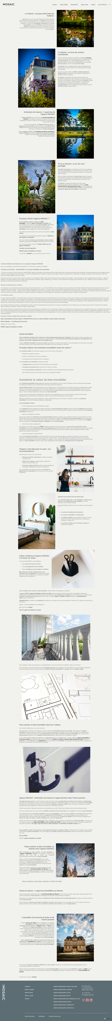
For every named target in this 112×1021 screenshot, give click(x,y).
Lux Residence (62, 823)
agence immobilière (26, 853)
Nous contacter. (23, 835)
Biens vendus (74, 4)
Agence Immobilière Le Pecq (62, 992)
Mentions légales (29, 1016)
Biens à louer (84, 4)
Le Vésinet (62, 596)
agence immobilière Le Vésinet (40, 223)
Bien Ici (46, 823)
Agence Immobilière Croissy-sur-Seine (65, 986)
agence (89, 420)
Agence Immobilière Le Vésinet (62, 989)
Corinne (39, 941)
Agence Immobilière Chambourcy (63, 1005)
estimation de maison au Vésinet (44, 131)
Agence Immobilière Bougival (62, 1002)
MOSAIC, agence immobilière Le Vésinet (30, 251)
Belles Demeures (53, 823)
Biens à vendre (64, 4)
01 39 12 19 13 (87, 993)
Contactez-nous (23, 600)
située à (47, 822)
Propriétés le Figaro (72, 823)
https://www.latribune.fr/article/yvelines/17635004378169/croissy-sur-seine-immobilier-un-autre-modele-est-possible (33, 319)
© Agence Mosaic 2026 (55, 1016)
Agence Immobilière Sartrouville (63, 1008)
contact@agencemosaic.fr (88, 994)
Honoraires (41, 1016)
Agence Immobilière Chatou (62, 995)
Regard (93, 4)
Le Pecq (67, 596)
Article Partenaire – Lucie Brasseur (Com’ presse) (14, 321)
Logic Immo (40, 823)
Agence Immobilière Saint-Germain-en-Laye (66, 999)
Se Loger (34, 823)
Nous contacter (102, 4)
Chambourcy (32, 941)
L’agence (54, 4)
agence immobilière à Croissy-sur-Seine (41, 593)
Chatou (56, 596)
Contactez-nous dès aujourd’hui (27, 248)
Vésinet (39, 925)
